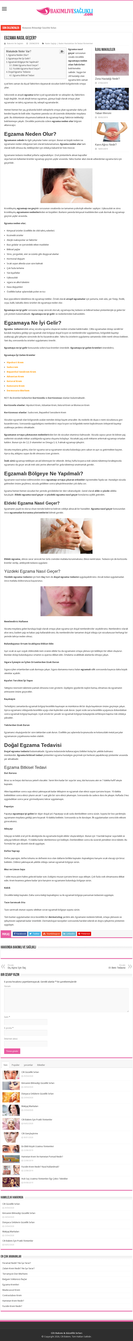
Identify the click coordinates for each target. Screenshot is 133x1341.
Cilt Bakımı (65, 1336)
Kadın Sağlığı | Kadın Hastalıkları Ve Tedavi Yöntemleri (69, 43)
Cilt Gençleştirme (29, 1133)
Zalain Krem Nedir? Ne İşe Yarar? (18, 1268)
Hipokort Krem (15, 362)
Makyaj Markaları (29, 1106)
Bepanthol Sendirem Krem (21, 372)
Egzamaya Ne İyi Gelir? (19, 58)
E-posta (9, 1028)
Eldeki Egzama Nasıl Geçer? (25, 65)
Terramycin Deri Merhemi (15, 1273)
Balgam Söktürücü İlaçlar (14, 1279)
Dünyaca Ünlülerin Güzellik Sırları (37, 1093)
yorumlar (28, 1065)
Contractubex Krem (12, 1295)
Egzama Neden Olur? (18, 55)
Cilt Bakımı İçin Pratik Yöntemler (36, 1119)
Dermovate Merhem (18, 390)
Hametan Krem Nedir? (13, 1300)
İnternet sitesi (10, 1038)
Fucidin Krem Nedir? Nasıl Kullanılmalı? (40, 1166)
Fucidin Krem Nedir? (12, 1306)
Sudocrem (12, 367)
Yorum (7, 986)
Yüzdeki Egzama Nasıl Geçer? (26, 68)
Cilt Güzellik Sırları (30, 1072)
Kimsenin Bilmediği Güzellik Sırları (39, 27)
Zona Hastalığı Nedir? (107, 78)
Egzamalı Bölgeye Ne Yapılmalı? (23, 62)
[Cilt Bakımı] (66, 10)
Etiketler (41, 1065)
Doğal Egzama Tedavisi (19, 72)
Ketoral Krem (14, 381)
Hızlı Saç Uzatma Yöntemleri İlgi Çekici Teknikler (44, 1178)
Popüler (16, 1065)
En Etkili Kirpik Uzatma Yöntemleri (37, 1146)
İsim (7, 1017)
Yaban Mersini (103, 113)
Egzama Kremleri (10, 1284)
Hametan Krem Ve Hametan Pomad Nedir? (42, 1156)
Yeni (5, 1065)
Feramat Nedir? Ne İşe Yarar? (16, 1263)
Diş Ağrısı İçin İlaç (17, 966)
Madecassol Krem (11, 1290)
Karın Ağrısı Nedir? (106, 144)
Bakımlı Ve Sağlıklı (15, 43)
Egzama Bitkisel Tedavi (23, 75)
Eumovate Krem (16, 386)
